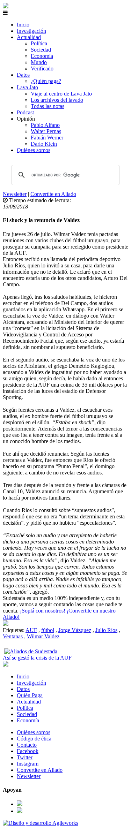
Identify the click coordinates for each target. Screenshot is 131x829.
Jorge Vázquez (74, 630)
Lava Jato (27, 87)
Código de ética (34, 738)
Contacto (27, 745)
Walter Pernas (46, 131)
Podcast (25, 112)
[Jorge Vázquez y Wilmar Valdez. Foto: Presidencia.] (5, 624)
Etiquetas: (14, 630)
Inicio (23, 25)
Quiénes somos (33, 150)
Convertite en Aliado (53, 194)
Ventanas (13, 636)
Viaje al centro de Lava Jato (61, 94)
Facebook (27, 751)
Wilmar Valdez (43, 636)
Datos (23, 75)
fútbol (47, 630)
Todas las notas (47, 106)
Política (39, 43)
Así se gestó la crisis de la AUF (37, 658)
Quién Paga (30, 695)
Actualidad (29, 37)
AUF (31, 630)
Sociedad (41, 50)
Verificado (42, 68)
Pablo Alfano (45, 125)
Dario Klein (44, 144)
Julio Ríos (106, 630)
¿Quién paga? (46, 81)
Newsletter (15, 194)
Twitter (24, 757)
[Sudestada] (5, 6)
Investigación (31, 31)
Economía (42, 56)
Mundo (39, 62)
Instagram (27, 764)
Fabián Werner (47, 137)
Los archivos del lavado (57, 100)
